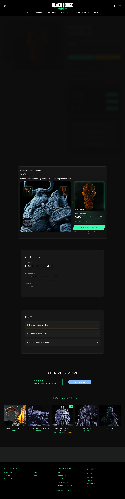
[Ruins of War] (28, 222)
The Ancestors (63, 482)
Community (91, 487)
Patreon (53, 12)
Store (39, 12)
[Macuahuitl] (63, 191)
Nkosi (25, 174)
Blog (35, 476)
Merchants (83, 12)
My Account (8, 472)
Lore (35, 479)
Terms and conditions (65, 485)
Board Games (62, 479)
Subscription (62, 476)
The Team (90, 480)
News (36, 472)
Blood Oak (67, 12)
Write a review (79, 382)
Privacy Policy (9, 479)
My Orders (7, 476)
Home (30, 12)
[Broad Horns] (28, 191)
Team (95, 12)
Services (90, 477)
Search (60, 472)
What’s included (81, 221)
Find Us (89, 474)
